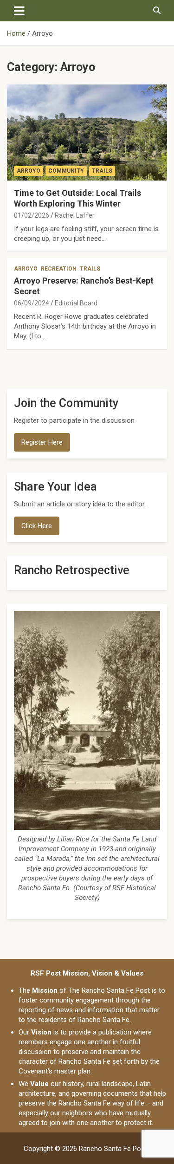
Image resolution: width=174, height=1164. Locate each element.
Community (66, 171)
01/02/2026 (31, 215)
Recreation (59, 268)
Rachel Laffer (75, 215)
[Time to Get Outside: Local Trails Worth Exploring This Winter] (87, 132)
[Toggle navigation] (19, 10)
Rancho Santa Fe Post (113, 1149)
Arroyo (28, 171)
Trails (102, 171)
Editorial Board (76, 303)
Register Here (42, 442)
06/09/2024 (31, 303)
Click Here (36, 526)
